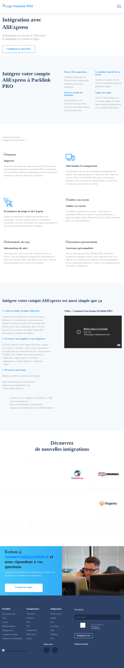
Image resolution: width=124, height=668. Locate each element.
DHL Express (31, 634)
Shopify (53, 618)
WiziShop (54, 634)
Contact (5, 622)
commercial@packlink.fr (27, 556)
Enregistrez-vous (83, 635)
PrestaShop (55, 626)
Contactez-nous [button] (24, 587)
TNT (28, 626)
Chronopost (30, 614)
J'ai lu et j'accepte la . (97, 626)
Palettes (29, 638)
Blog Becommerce (8, 626)
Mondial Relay (31, 630)
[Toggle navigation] (119, 6)
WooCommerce (56, 614)
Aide (4, 618)
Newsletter (79, 609)
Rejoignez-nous (7, 630)
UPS (28, 622)
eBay (52, 630)
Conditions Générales (10, 634)
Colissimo (30, 618)
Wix (52, 638)
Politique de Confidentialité (12, 638)
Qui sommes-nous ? (9, 614)
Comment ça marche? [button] (19, 48)
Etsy (52, 622)
